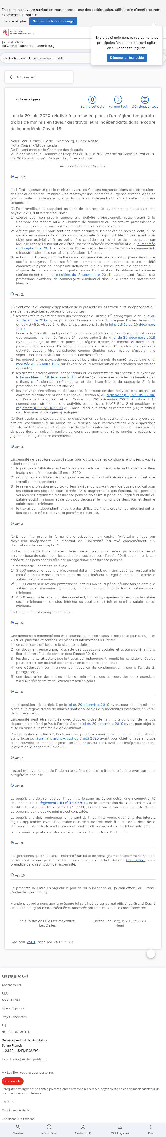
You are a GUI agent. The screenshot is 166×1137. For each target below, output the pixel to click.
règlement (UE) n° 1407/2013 (64, 803)
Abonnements (11, 985)
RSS (5, 994)
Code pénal (135, 860)
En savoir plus (15, 21)
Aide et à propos (13, 1008)
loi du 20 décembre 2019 (134, 337)
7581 (31, 942)
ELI (4, 1026)
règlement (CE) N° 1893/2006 (131, 395)
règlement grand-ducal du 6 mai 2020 (67, 738)
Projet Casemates (14, 1017)
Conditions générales (16, 1110)
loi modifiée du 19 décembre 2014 (48, 377)
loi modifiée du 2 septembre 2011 (80, 274)
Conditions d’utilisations (18, 1119)
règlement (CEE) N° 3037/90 (39, 408)
